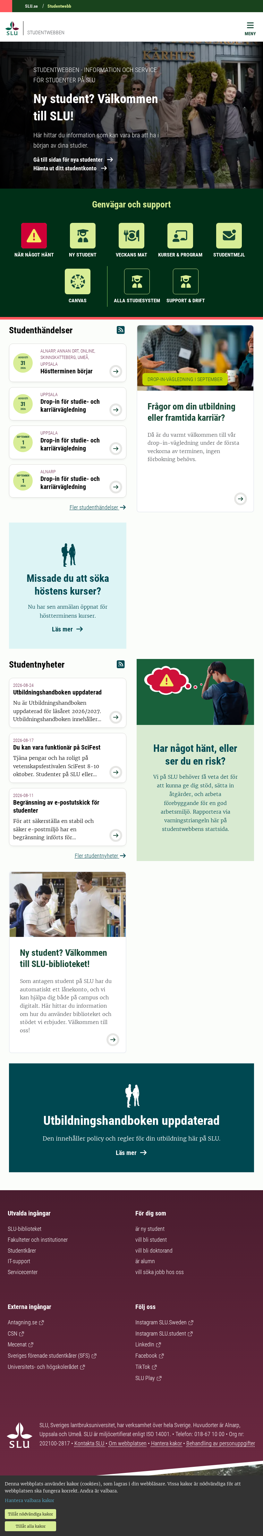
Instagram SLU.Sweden (161, 1322)
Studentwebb (59, 6)
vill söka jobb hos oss (159, 1272)
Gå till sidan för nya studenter (68, 159)
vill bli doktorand (154, 1250)
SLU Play (145, 1378)
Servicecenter (23, 1272)
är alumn (145, 1261)
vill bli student (151, 1239)
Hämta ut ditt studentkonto (65, 168)
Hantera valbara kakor (29, 1500)
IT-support (19, 1261)
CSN (12, 1333)
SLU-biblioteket (24, 1228)
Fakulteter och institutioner (38, 1239)
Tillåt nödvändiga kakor (30, 1514)
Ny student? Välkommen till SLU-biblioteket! (63, 958)
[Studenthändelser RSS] (120, 331)
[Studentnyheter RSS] (120, 666)
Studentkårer (22, 1250)
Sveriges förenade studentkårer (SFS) (49, 1355)
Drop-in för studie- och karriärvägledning (70, 405)
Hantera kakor (167, 1443)
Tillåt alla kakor (31, 1526)
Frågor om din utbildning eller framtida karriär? (191, 412)
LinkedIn (144, 1344)
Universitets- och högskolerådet (43, 1366)
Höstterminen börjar (66, 371)
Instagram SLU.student (160, 1333)
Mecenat (17, 1344)
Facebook (146, 1355)
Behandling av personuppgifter (220, 1443)
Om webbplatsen (128, 1443)
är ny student (150, 1228)
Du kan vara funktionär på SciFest (56, 747)
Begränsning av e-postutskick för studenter (56, 806)
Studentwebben (45, 32)
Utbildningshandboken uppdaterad (57, 692)
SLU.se (31, 6)
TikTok (142, 1366)
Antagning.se (22, 1322)
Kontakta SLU (90, 1443)
